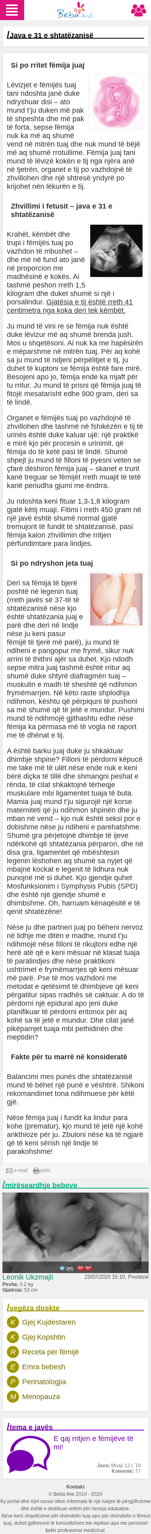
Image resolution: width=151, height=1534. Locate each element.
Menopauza (41, 1397)
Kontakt (75, 1487)
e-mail (21, 1170)
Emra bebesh (43, 1367)
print (45, 1170)
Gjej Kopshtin (43, 1337)
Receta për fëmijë (50, 1352)
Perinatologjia (44, 1382)
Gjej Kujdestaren (49, 1322)
